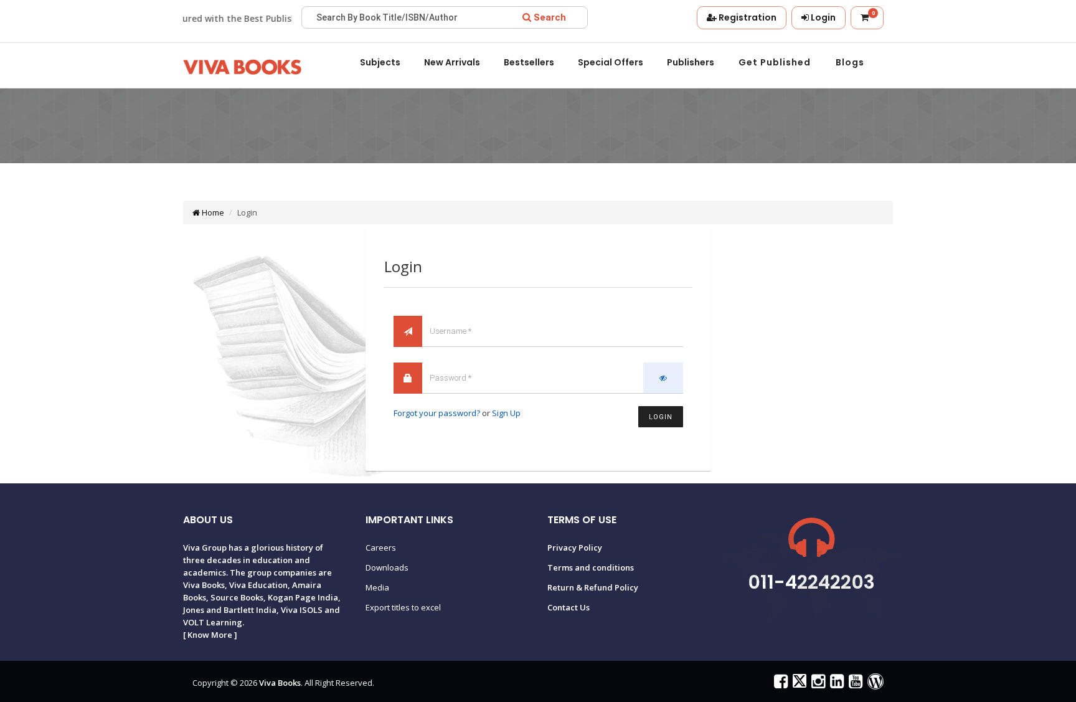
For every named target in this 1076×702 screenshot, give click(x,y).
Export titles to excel (403, 607)
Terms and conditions (590, 567)
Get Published (775, 62)
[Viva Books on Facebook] (779, 684)
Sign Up (506, 413)
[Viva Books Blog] (874, 684)
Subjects (380, 62)
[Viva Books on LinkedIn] (835, 684)
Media (377, 587)
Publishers (690, 62)
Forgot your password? (437, 413)
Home (212, 212)
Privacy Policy (574, 547)
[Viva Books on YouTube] (854, 684)
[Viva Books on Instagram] (816, 684)
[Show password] (663, 377)
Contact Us (568, 607)
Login (660, 417)
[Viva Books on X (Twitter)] (798, 684)
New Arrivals (452, 62)
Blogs (850, 62)
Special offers (610, 62)
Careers (381, 547)
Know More (209, 634)
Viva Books (280, 682)
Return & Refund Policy (592, 587)
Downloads (387, 567)
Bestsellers (529, 62)
